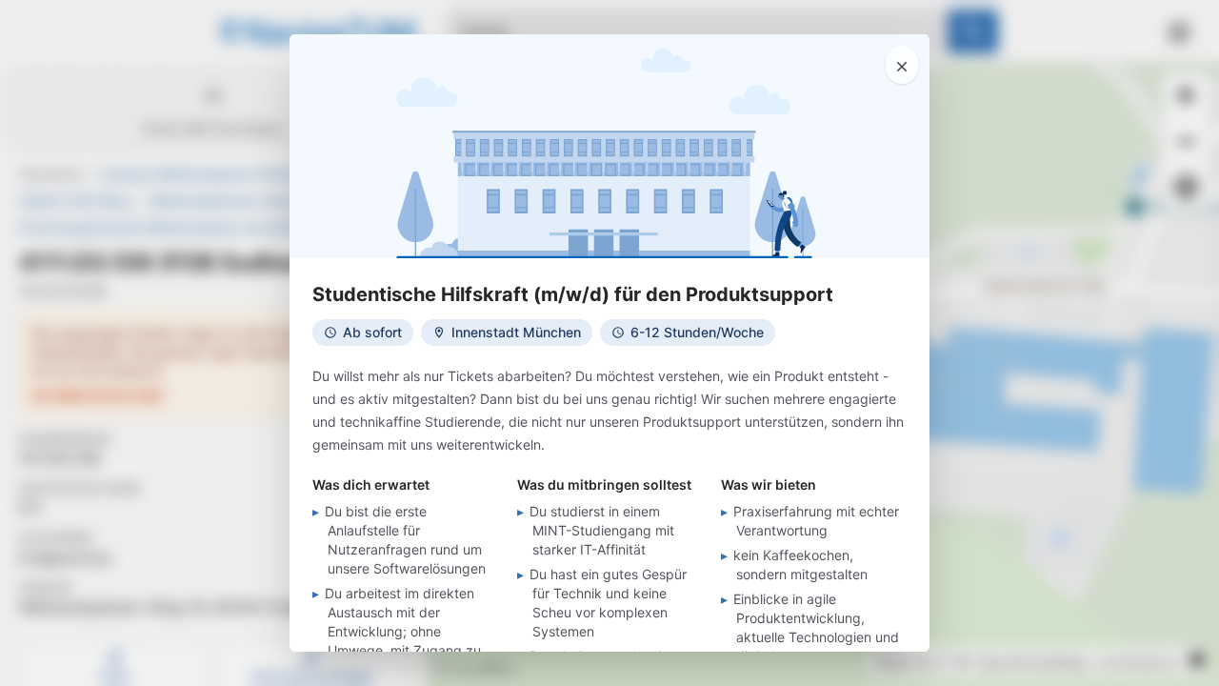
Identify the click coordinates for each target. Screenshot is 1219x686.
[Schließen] (902, 65)
